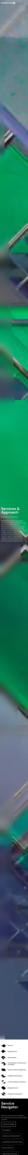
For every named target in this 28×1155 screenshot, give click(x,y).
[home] (8, 3)
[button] (24, 3)
